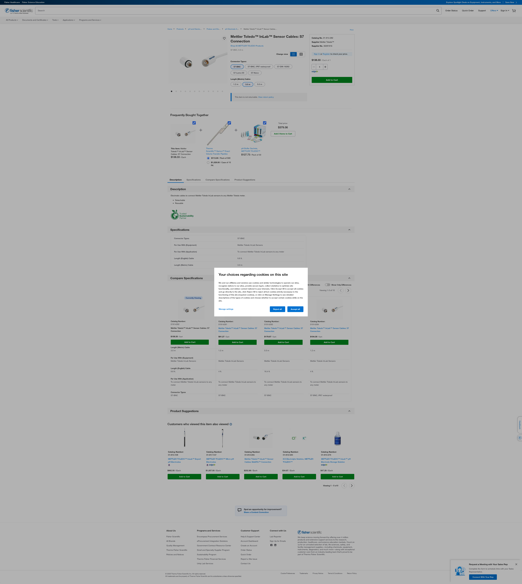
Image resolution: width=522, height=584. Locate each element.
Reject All (277, 309)
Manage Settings (226, 309)
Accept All (295, 309)
